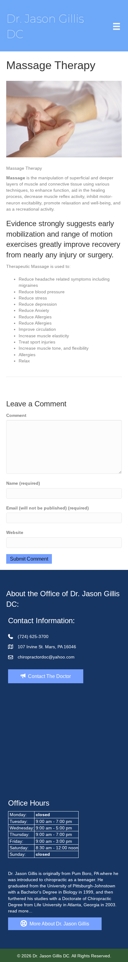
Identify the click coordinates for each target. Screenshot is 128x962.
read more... (20, 910)
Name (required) (23, 483)
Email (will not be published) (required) (47, 507)
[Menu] (116, 26)
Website (14, 532)
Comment (16, 415)
